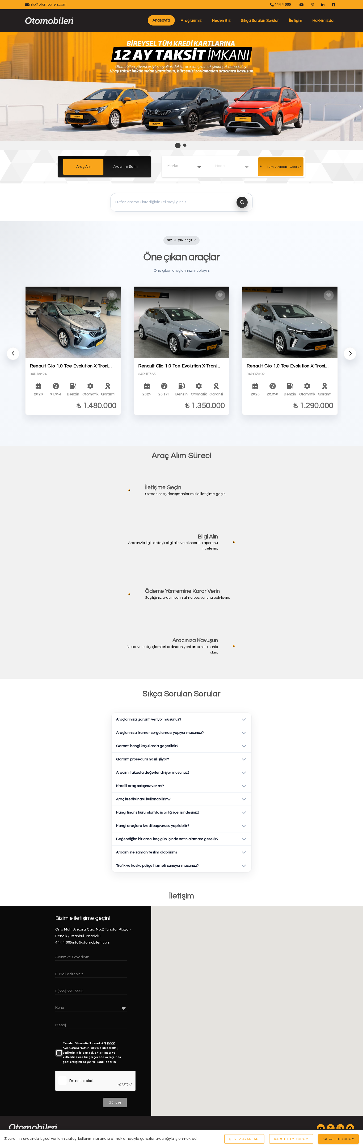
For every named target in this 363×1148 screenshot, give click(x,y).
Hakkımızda (323, 21)
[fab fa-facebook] (350, 1128)
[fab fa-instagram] (331, 1128)
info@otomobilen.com (47, 4)
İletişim (295, 21)
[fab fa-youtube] (321, 1128)
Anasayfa (161, 20)
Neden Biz (221, 21)
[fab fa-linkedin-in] (340, 1128)
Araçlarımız (191, 21)
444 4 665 (282, 4)
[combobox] (184, 166)
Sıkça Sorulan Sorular (260, 21)
